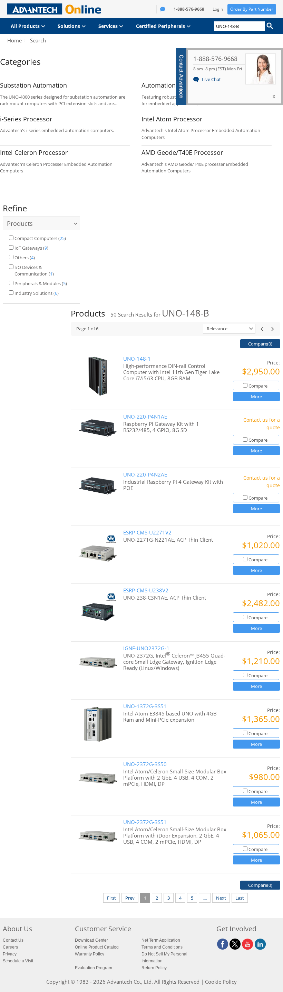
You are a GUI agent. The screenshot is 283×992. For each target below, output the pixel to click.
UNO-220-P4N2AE (145, 474)
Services (108, 26)
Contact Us (13, 940)
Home (14, 40)
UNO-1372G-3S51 (145, 706)
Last (239, 898)
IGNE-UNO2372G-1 (146, 648)
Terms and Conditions (162, 947)
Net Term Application (161, 940)
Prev (130, 898)
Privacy (10, 954)
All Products (26, 26)
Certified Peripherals (161, 26)
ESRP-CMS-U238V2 (145, 590)
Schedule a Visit (18, 961)
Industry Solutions (33, 293)
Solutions (69, 26)
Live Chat (211, 79)
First (111, 898)
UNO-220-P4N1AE (145, 416)
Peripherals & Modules (37, 283)
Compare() (260, 344)
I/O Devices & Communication (31, 270)
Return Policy (154, 967)
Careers (10, 947)
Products (20, 223)
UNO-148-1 (137, 358)
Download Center (91, 940)
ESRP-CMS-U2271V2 (147, 532)
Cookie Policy (221, 981)
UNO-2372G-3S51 (145, 822)
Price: (273, 362)
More (256, 396)
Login (218, 9)
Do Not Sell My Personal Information (164, 957)
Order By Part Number (251, 9)
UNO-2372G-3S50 (145, 764)
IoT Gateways (28, 248)
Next (221, 898)
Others (21, 257)
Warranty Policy (89, 954)
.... (205, 898)
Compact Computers (35, 238)
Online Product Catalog (97, 947)
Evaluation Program (93, 967)
